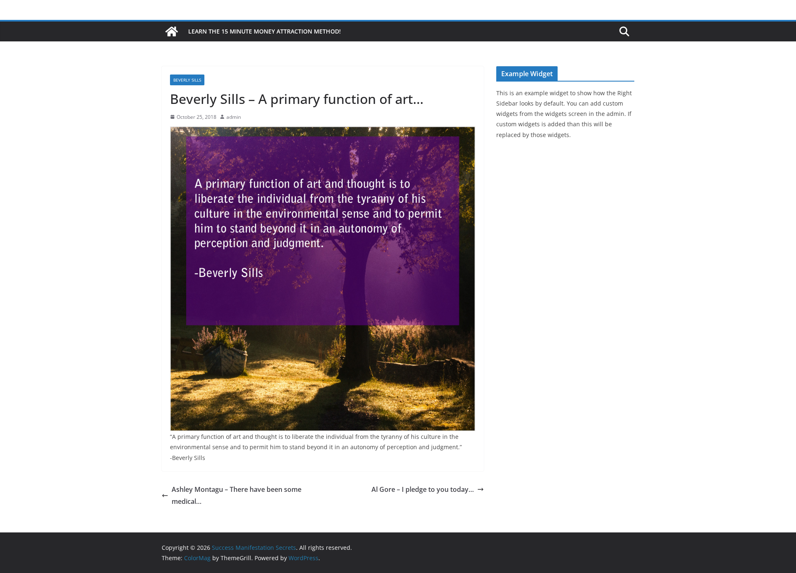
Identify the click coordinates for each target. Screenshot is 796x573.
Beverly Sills (187, 80)
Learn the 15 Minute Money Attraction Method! (264, 31)
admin (233, 116)
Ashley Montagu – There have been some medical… (236, 495)
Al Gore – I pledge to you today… (422, 489)
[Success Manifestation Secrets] (172, 31)
